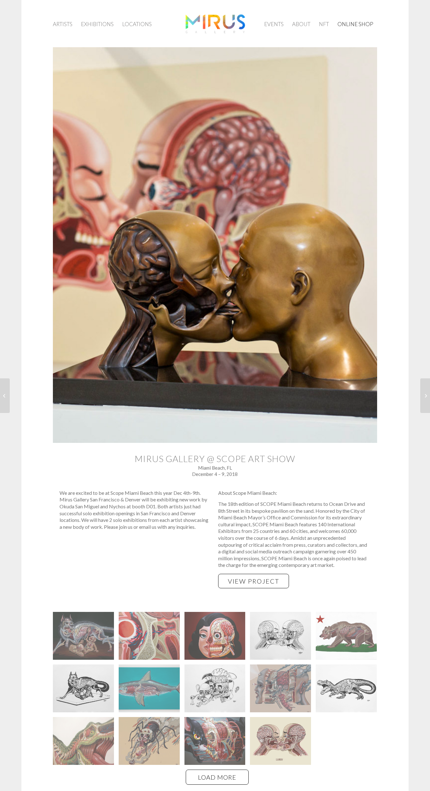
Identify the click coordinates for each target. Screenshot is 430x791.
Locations (137, 24)
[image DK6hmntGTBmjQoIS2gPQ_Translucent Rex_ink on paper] (349, 690)
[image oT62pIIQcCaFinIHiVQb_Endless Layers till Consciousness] (283, 690)
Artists (62, 24)
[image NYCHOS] (86, 638)
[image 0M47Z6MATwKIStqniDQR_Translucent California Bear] (349, 638)
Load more (217, 777)
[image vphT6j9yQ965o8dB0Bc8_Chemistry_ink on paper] (283, 638)
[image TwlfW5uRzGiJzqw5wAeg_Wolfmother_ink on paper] (86, 690)
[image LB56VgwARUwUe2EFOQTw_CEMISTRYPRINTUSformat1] (283, 743)
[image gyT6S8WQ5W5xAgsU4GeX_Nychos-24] (151, 638)
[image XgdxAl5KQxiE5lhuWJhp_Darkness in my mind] (151, 743)
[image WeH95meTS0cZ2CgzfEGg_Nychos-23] (86, 743)
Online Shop (355, 24)
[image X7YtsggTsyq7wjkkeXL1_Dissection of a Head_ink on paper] (217, 690)
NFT (324, 24)
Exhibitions (97, 24)
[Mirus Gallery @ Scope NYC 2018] (425, 395)
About (301, 24)
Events (274, 24)
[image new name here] (217, 638)
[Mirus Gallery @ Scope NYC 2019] (5, 395)
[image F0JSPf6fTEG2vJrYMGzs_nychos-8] (151, 690)
